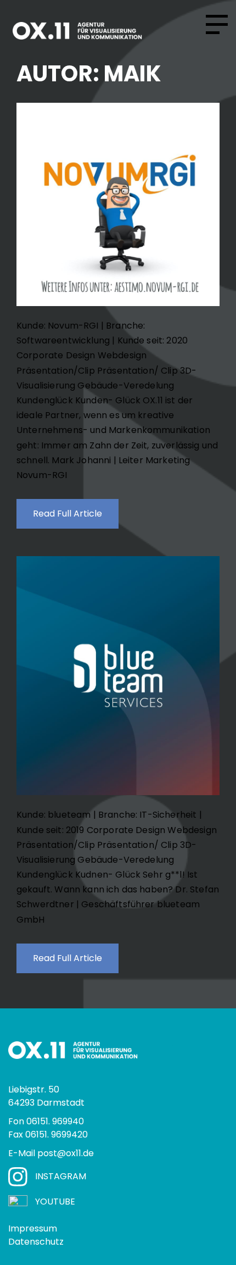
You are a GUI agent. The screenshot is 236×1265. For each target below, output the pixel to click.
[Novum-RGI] (118, 204)
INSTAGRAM (60, 1176)
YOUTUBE (55, 1201)
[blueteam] (118, 675)
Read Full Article (67, 513)
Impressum (32, 1228)
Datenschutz (36, 1241)
